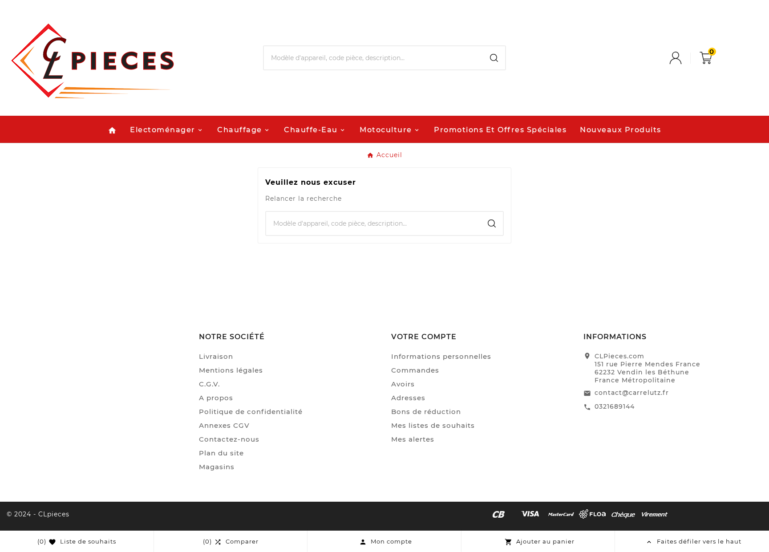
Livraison (216, 356)
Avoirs (403, 384)
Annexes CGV (224, 425)
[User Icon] (684, 58)
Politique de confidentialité (251, 411)
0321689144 (615, 406)
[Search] (494, 58)
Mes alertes (412, 439)
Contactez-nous (229, 439)
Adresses (408, 398)
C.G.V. (209, 384)
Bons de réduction (426, 411)
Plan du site (221, 453)
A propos (216, 398)
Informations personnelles (441, 356)
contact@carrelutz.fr (632, 393)
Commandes (415, 370)
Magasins (217, 467)
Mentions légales (231, 370)
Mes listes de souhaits (433, 425)
